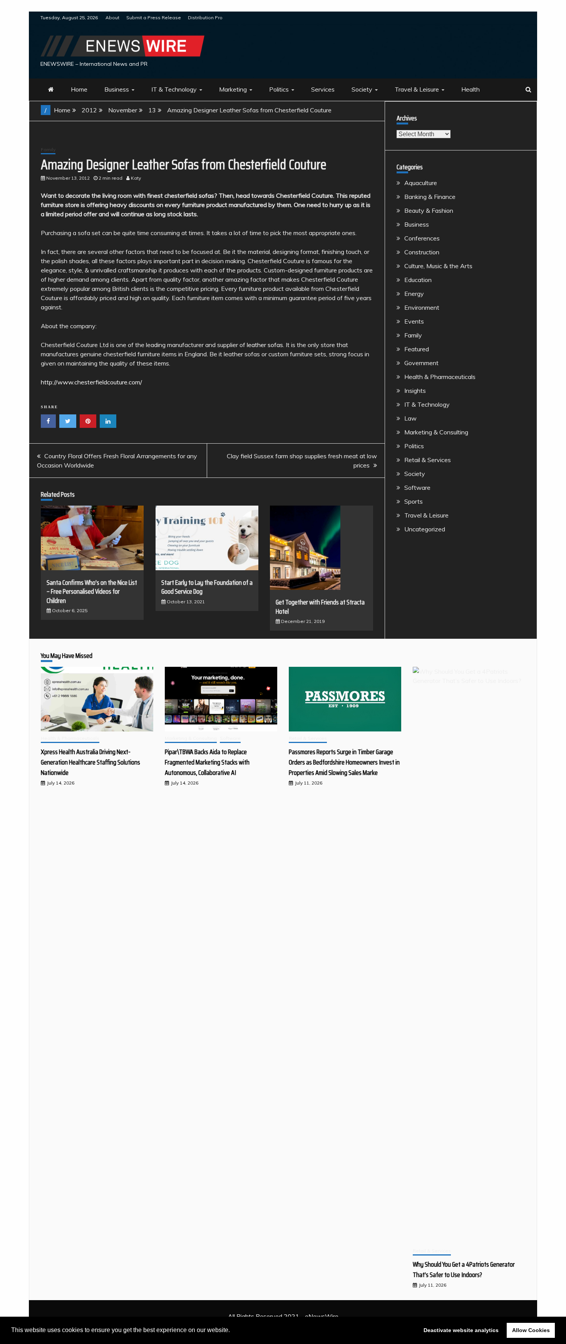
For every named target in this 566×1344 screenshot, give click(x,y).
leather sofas (265, 345)
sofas (206, 195)
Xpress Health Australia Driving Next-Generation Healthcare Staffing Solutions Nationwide (90, 762)
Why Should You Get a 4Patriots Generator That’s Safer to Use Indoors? (464, 1269)
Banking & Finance (429, 196)
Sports (413, 501)
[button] (232, 1331)
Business (116, 89)
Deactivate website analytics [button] (461, 1330)
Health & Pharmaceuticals (440, 377)
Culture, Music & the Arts (438, 266)
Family (48, 149)
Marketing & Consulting (436, 432)
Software (417, 487)
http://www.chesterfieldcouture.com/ (91, 382)
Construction (421, 252)
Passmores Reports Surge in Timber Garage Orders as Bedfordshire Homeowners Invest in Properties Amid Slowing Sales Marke (344, 762)
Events (414, 321)
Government (421, 363)
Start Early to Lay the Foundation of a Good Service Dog (207, 587)
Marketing (233, 89)
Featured (416, 349)
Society (362, 89)
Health (470, 89)
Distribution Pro (205, 17)
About (112, 17)
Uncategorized (424, 529)
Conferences (422, 238)
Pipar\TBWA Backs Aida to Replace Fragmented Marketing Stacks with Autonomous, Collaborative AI (207, 762)
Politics (279, 89)
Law (410, 418)
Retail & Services (427, 460)
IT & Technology (174, 89)
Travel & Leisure (417, 89)
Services (323, 89)
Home (79, 89)
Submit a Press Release (153, 17)
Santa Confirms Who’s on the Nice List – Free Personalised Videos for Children (92, 591)
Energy (414, 293)
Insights (415, 390)
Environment (421, 307)
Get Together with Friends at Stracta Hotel (320, 606)
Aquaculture (420, 183)
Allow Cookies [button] (531, 1330)
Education (418, 280)
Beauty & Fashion (428, 210)
